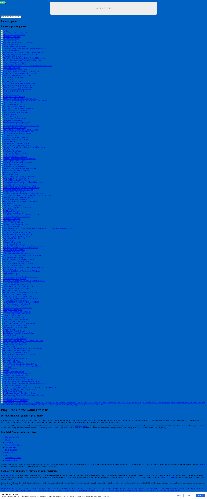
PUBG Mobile (160, 490)
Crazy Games (186, 488)
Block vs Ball (9, 452)
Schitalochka (9, 442)
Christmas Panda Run (12, 437)
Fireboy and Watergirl (173, 488)
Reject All (189, 495)
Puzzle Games (37, 488)
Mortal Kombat (149, 490)
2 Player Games (144, 488)
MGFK (7, 440)
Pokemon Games (88, 490)
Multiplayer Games (53, 490)
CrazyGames (42, 490)
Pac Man (178, 490)
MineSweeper (170, 490)
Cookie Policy (106, 496)
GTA (106, 490)
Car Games (101, 488)
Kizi (30, 488)
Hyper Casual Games (49, 488)
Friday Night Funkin (136, 490)
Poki (35, 490)
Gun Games (134, 488)
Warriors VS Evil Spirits (13, 445)
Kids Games (64, 490)
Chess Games (99, 490)
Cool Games (10, 490)
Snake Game (195, 488)
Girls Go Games (20, 490)
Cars (6, 455)
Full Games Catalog (21, 488)
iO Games (153, 488)
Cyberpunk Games (75, 490)
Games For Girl (81, 488)
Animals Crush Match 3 (13, 458)
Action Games (92, 488)
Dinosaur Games (113, 490)
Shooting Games (124, 488)
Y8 (32, 490)
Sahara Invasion (10, 447)
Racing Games (62, 488)
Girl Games (71, 488)
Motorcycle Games (111, 488)
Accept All (200, 495)
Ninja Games (124, 490)
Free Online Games (7, 488)
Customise (179, 495)
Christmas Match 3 (11, 460)
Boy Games (161, 488)
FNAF (29, 490)
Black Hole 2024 (11, 450)
